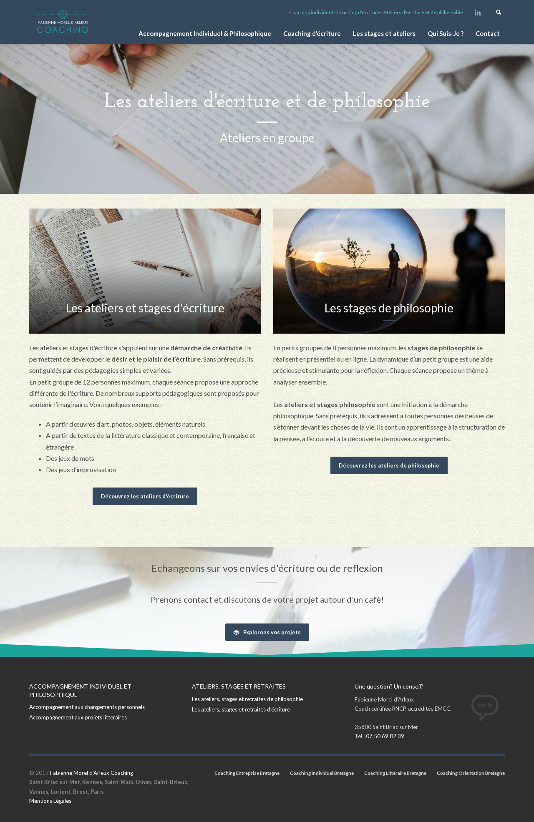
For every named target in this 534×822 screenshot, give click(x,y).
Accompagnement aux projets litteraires (78, 717)
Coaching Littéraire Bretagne (395, 773)
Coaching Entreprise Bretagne (247, 773)
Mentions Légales (50, 800)
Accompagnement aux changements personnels (87, 707)
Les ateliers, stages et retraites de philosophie (247, 699)
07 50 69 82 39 (385, 736)
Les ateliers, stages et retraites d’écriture (241, 709)
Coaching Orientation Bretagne (471, 773)
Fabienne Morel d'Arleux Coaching (91, 772)
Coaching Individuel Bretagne (322, 773)
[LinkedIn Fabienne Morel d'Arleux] (477, 12)
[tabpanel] (267, 97)
